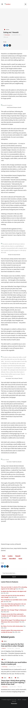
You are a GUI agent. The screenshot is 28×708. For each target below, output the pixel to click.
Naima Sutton (5, 686)
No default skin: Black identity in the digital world (13, 591)
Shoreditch (12, 558)
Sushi (20, 558)
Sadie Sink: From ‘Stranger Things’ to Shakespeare (13, 610)
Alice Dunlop (4, 666)
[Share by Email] (10, 45)
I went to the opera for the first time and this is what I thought (12, 645)
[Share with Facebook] (4, 45)
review (4, 558)
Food (3, 556)
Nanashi (17, 556)
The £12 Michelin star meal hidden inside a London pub (14, 663)
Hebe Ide (4, 648)
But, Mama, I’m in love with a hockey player (12, 626)
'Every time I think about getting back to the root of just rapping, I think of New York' (13, 682)
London (10, 556)
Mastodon (14, 703)
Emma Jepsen (7, 34)
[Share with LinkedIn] (7, 45)
